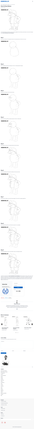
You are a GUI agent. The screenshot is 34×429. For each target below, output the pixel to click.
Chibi (1, 383)
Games (2, 376)
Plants (2, 388)
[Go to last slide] (1, 324)
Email (13, 350)
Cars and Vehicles (3, 375)
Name (2, 350)
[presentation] (6, 321)
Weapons (2, 390)
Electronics (2, 380)
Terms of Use (3, 410)
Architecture (2, 382)
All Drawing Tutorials (4, 370)
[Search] (32, 419)
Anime (2, 381)
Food (1, 387)
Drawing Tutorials (5, 4)
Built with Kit (18, 291)
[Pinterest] (2, 422)
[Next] (32, 324)
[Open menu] (32, 1)
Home (1, 4)
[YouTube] (5, 422)
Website (24, 350)
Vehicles (2, 394)
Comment (2, 341)
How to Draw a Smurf (27, 327)
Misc (1, 395)
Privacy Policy (3, 408)
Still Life (2, 389)
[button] (6, 291)
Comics (2, 374)
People (2, 377)
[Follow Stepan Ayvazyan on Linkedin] (17, 309)
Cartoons (8, 4)
